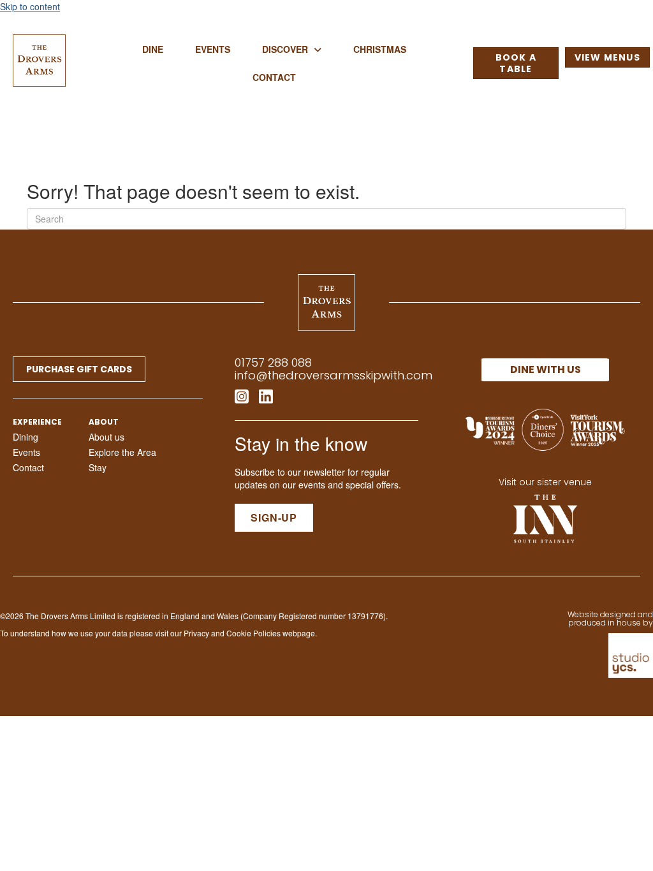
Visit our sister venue (545, 482)
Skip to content (30, 6)
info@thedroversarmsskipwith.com (333, 375)
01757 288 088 (273, 362)
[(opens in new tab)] (545, 517)
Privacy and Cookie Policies (232, 632)
